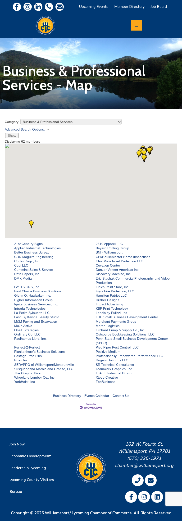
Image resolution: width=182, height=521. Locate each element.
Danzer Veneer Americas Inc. (117, 270)
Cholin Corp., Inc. (27, 261)
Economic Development (30, 456)
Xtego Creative (107, 377)
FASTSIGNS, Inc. (27, 287)
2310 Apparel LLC (109, 244)
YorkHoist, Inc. (25, 382)
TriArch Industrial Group (114, 373)
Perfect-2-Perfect (27, 347)
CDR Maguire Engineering (34, 257)
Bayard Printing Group (112, 248)
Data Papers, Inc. (27, 274)
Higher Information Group (33, 300)
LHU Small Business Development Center (127, 317)
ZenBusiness (105, 382)
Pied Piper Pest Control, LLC (117, 347)
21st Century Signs (28, 244)
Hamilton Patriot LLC (111, 295)
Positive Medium (108, 351)
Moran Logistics (107, 326)
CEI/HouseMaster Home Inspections (123, 257)
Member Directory (129, 6)
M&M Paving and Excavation (35, 321)
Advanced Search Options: (25, 129)
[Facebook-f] (17, 7)
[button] (144, 158)
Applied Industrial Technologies (37, 248)
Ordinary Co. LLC (27, 334)
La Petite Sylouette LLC (32, 313)
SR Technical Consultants (115, 365)
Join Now (17, 444)
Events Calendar (96, 396)
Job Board (158, 6)
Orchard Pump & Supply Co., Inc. (121, 330)
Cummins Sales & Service (33, 270)
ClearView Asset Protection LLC (119, 261)
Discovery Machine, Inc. (114, 274)
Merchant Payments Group (116, 321)
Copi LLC (21, 265)
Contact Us (121, 396)
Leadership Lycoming (27, 468)
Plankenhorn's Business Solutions (39, 351)
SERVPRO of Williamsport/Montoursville (44, 365)
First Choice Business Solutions (37, 291)
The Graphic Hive (27, 373)
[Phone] (49, 7)
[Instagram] (27, 7)
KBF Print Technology (112, 308)
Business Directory (67, 396)
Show (12, 135)
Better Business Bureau (32, 252)
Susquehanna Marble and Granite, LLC (43, 369)
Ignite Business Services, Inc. (36, 304)
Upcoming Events (93, 6)
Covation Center (108, 265)
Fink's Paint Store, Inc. (112, 287)
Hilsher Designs (107, 300)
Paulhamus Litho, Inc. (30, 338)
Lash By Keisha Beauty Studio (36, 317)
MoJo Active (23, 326)
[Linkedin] (38, 7)
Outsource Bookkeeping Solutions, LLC (125, 334)
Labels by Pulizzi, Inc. (112, 313)
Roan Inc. (21, 360)
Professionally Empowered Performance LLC (129, 356)
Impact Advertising (109, 304)
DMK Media (23, 278)
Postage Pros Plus (28, 356)
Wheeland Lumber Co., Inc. (34, 377)
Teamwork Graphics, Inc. (114, 369)
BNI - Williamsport (109, 252)
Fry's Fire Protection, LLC (115, 291)
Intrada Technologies (30, 308)
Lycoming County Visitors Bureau (31, 485)
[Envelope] (59, 7)
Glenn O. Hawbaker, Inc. (32, 295)
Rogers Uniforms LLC (112, 360)
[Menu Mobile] (136, 25)
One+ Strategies (26, 330)
